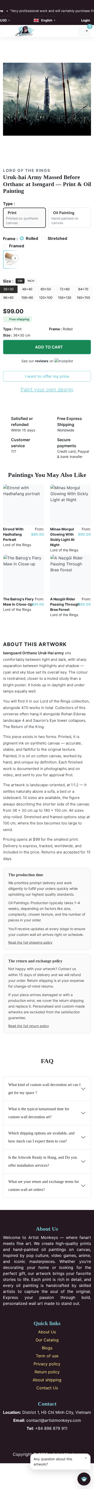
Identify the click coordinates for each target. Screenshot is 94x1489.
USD (4, 20)
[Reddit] (63, 1441)
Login (85, 20)
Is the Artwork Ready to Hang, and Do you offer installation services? (42, 1161)
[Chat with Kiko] (83, 1479)
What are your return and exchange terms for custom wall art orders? (43, 1185)
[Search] (72, 31)
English (46, 20)
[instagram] (10, 3)
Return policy (47, 1371)
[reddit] (26, 3)
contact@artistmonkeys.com (47, 1420)
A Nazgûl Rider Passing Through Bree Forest (65, 604)
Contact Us (47, 1387)
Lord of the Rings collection (64, 701)
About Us (47, 1331)
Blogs (47, 1347)
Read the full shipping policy (30, 942)
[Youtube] (55, 1441)
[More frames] (15, 258)
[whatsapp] (32, 3)
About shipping (47, 1379)
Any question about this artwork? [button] (60, 1461)
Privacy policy (47, 1363)
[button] (11, 259)
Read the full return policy (28, 1026)
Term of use (47, 1355)
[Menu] (7, 30)
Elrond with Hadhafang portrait (13, 534)
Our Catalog (47, 1339)
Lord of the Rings (26, 170)
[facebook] (5, 3)
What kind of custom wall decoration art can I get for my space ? (44, 1089)
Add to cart (49, 347)
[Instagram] (39, 1441)
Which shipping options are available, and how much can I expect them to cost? (41, 1137)
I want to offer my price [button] (47, 376)
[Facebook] (30, 1441)
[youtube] (21, 3)
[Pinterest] (47, 1441)
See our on (37, 361)
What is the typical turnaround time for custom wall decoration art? (38, 1113)
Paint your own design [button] (47, 389)
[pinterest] (15, 3)
